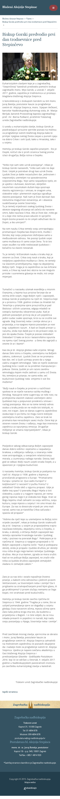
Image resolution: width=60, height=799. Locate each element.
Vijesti (29, 18)
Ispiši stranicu (10, 691)
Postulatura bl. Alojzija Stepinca (30, 742)
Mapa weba (30, 782)
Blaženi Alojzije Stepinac (19, 7)
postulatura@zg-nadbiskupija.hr (30, 738)
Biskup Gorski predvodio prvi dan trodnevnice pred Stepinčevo (29, 22)
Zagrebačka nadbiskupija (30, 717)
